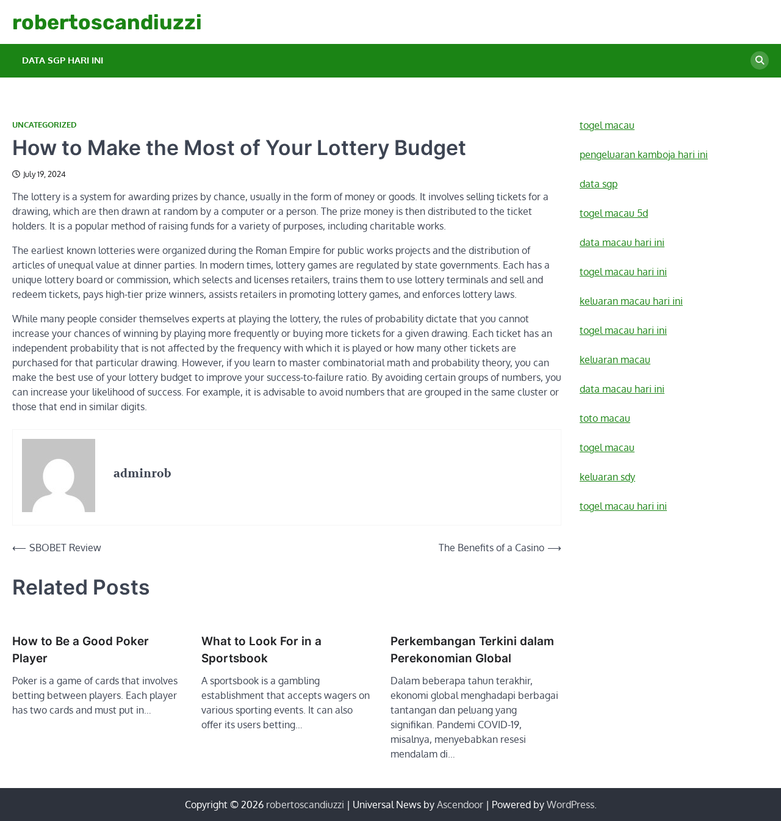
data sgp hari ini (62, 60)
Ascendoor (460, 804)
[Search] (759, 60)
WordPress (570, 804)
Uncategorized (44, 124)
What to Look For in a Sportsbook (261, 649)
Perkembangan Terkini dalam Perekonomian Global (472, 649)
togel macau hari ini (623, 506)
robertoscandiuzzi (107, 22)
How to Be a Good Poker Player (80, 649)
